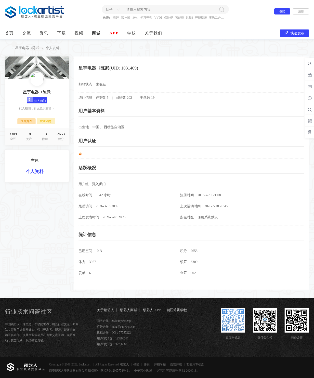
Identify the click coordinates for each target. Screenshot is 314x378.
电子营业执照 (143, 370)
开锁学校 (160, 364)
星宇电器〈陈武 (27, 48)
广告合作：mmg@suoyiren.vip (116, 326)
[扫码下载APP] (309, 132)
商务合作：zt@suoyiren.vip (114, 320)
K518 (189, 17)
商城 (96, 33)
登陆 (282, 11)
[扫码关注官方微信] (309, 120)
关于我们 (153, 33)
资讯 (44, 33)
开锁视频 (201, 17)
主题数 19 (147, 97)
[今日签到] (309, 74)
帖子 (109, 10)
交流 (26, 33)
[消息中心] (309, 98)
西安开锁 (176, 364)
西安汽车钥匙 (195, 364)
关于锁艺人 (105, 310)
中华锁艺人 (7, 48)
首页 (9, 33)
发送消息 (46, 121)
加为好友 (26, 121)
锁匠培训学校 (177, 310)
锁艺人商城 (128, 310)
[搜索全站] (309, 109)
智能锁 (179, 17)
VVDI (158, 17)
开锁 (147, 364)
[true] (221, 9)
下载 (61, 33)
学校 (131, 33)
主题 (35, 160)
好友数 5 (101, 97)
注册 (301, 11)
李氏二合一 (216, 17)
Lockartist (85, 364)
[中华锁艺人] (35, 17)
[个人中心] (309, 63)
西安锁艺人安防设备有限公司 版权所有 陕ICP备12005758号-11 (89, 370)
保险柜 (168, 17)
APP (114, 33)
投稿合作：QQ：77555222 (114, 332)
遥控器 (125, 17)
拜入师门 (99, 184)
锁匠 (116, 17)
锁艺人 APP (152, 310)
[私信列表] (309, 86)
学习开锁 (146, 17)
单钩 (135, 17)
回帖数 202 (124, 97)
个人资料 (35, 171)
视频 (79, 33)
